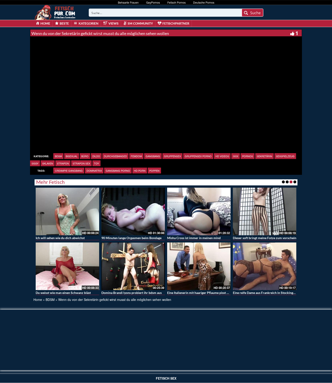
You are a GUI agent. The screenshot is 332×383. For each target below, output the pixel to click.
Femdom (136, 156)
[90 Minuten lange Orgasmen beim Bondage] (133, 211)
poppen (154, 170)
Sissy (35, 163)
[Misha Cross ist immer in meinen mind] (199, 211)
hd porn (139, 170)
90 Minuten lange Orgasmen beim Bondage (131, 238)
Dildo (96, 156)
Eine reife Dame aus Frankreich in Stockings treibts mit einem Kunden (282, 293)
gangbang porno (118, 170)
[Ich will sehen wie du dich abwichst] (67, 211)
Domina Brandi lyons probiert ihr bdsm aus (131, 293)
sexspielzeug (285, 156)
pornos (247, 156)
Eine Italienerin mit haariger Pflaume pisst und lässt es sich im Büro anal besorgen (224, 293)
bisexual (71, 156)
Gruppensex (172, 156)
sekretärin (264, 156)
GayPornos (153, 2)
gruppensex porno (198, 156)
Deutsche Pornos (203, 2)
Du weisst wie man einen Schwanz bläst (63, 293)
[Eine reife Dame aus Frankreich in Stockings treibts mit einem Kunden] (264, 266)
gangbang (153, 156)
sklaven (47, 163)
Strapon (63, 163)
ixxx (235, 156)
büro (85, 156)
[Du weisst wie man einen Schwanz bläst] (67, 266)
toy (96, 163)
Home (37, 299)
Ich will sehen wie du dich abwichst (60, 238)
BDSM (58, 156)
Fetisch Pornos (176, 2)
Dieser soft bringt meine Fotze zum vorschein (264, 238)
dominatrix (94, 170)
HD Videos (222, 156)
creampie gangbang (69, 170)
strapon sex (81, 163)
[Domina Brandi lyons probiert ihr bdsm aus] (133, 266)
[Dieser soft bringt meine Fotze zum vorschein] (264, 211)
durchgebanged (115, 156)
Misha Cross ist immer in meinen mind (194, 238)
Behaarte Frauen (128, 2)
